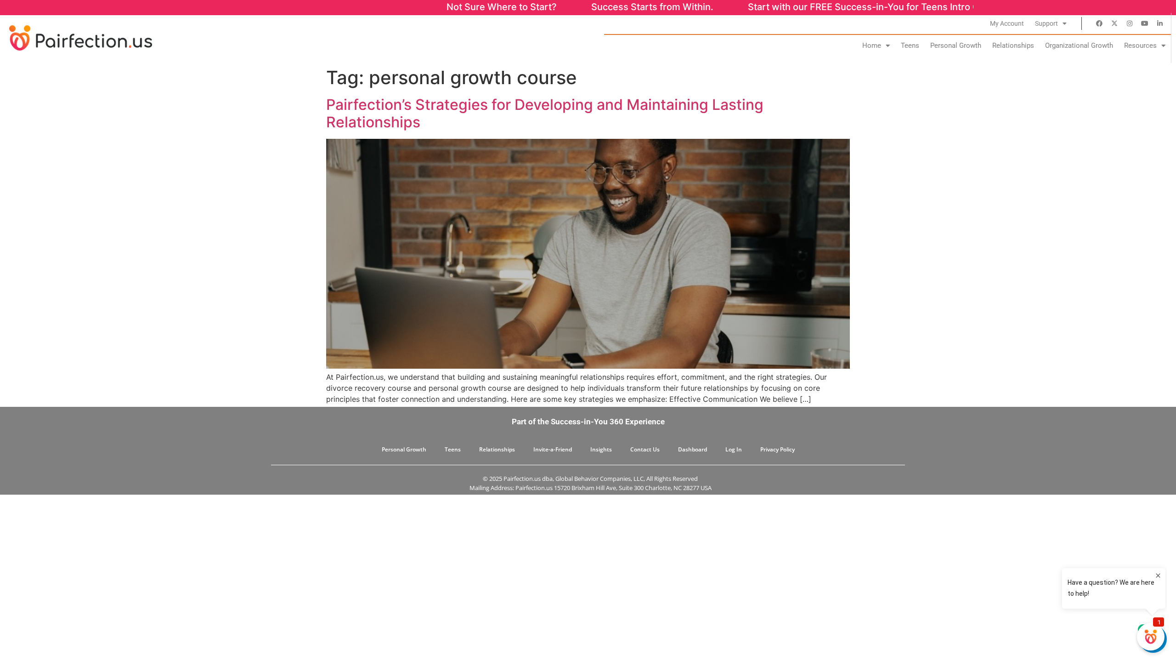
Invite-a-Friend (552, 449)
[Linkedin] (1159, 23)
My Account (1007, 23)
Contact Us (645, 449)
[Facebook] (1099, 23)
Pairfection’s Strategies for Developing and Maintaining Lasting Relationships (544, 113)
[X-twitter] (1114, 23)
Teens (910, 45)
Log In (733, 449)
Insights (601, 449)
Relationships (1013, 45)
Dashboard (692, 449)
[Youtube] (1144, 23)
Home (871, 45)
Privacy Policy (777, 449)
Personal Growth (955, 45)
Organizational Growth (1079, 45)
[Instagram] (1129, 23)
